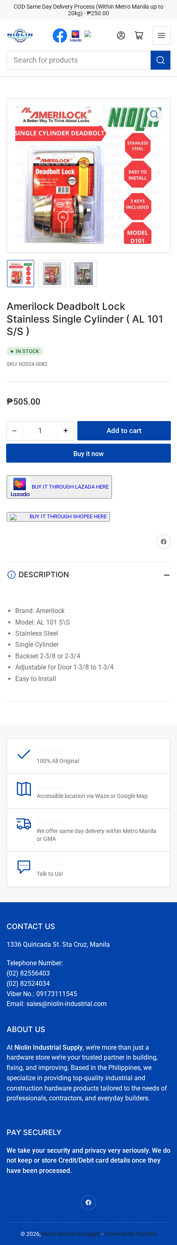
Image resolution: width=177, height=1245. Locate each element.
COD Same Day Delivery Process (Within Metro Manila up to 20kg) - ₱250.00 (88, 9)
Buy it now (88, 454)
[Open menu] (161, 35)
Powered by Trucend (130, 1234)
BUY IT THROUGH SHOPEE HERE (68, 516)
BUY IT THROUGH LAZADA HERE (70, 486)
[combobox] (89, 60)
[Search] (160, 60)
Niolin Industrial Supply (71, 1234)
